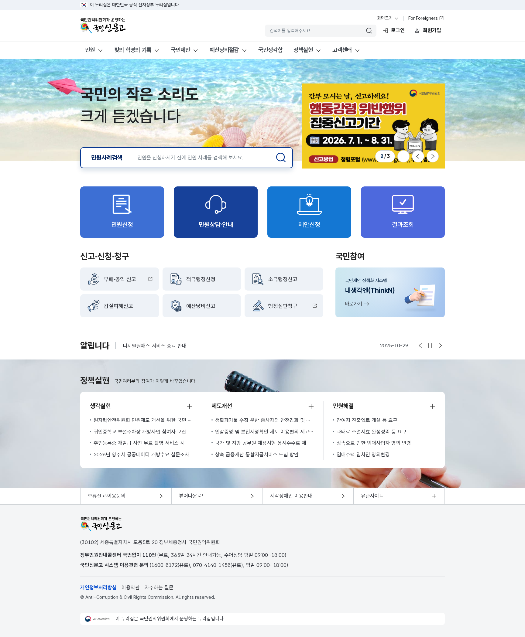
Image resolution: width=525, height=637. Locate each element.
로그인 (398, 30)
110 (147, 555)
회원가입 (432, 30)
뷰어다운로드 (192, 496)
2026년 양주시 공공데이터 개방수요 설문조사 (141, 454)
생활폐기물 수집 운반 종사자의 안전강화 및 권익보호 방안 (264, 420)
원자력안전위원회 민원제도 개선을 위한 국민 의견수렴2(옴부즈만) (143, 420)
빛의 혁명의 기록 (132, 49)
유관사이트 (372, 496)
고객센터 (342, 49)
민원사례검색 (106, 157)
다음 (433, 156)
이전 (418, 156)
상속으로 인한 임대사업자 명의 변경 (374, 443)
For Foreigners (423, 18)
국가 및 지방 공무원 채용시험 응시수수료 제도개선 (264, 443)
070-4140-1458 (212, 565)
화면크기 (385, 18)
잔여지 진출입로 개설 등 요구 (367, 420)
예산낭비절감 (224, 49)
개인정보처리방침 (98, 587)
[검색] (281, 158)
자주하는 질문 (159, 587)
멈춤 (430, 345)
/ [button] (385, 156)
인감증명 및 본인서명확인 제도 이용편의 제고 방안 (264, 432)
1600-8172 (164, 565)
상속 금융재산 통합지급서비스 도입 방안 (257, 454)
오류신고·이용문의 (106, 496)
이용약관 (131, 587)
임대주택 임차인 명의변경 (363, 454)
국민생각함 (270, 49)
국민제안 (180, 49)
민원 (90, 49)
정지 (403, 156)
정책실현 (303, 49)
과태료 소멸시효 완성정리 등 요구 (372, 432)
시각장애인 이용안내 (291, 496)
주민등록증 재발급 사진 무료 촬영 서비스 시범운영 (143, 443)
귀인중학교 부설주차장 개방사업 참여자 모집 (140, 432)
